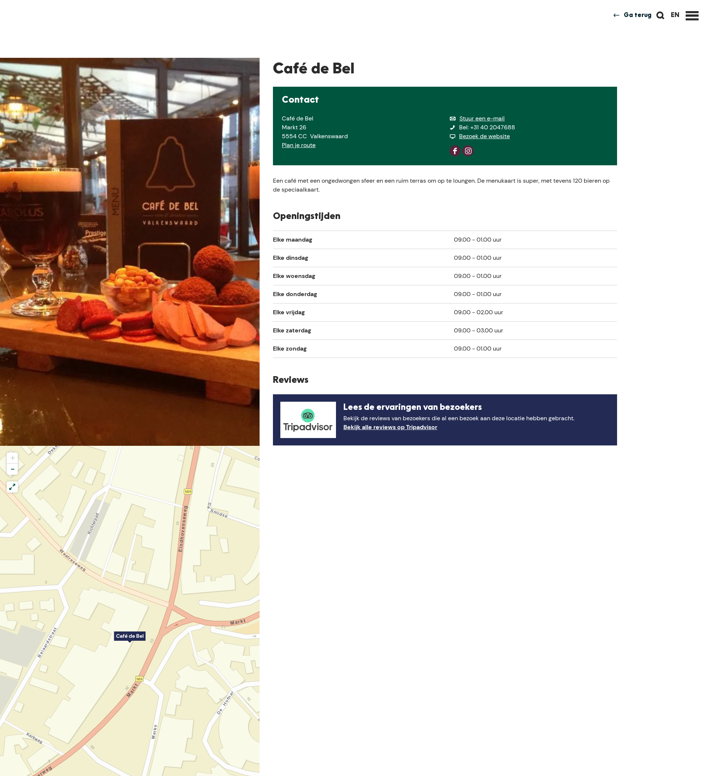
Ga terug (638, 16)
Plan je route (299, 145)
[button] (129, 640)
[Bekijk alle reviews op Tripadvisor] (308, 420)
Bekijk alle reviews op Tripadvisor (390, 427)
